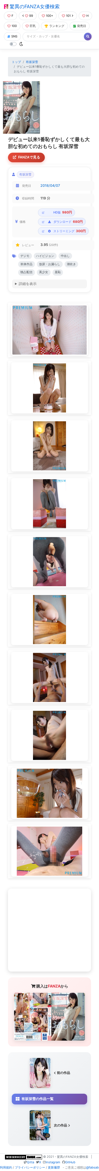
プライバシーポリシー (30, 1167)
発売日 (81, 26)
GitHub (70, 1162)
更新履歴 (54, 1167)
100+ (49, 16)
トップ (16, 62)
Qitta (30, 1162)
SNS (14, 36)
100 (14, 26)
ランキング (56, 26)
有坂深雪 (32, 62)
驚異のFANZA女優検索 (34, 6)
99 (31, 16)
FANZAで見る (29, 157)
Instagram (53, 1162)
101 (68, 16)
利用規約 (6, 1167)
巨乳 (33, 26)
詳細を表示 (28, 284)
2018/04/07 (50, 185)
